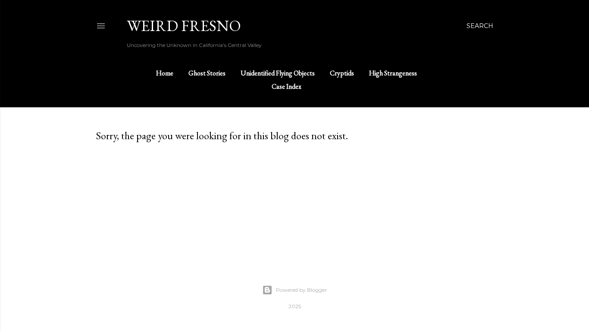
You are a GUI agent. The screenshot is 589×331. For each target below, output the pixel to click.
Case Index (286, 86)
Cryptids (342, 73)
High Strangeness (393, 73)
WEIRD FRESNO (184, 26)
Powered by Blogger (301, 290)
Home (164, 73)
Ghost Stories (207, 73)
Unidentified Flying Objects (278, 73)
